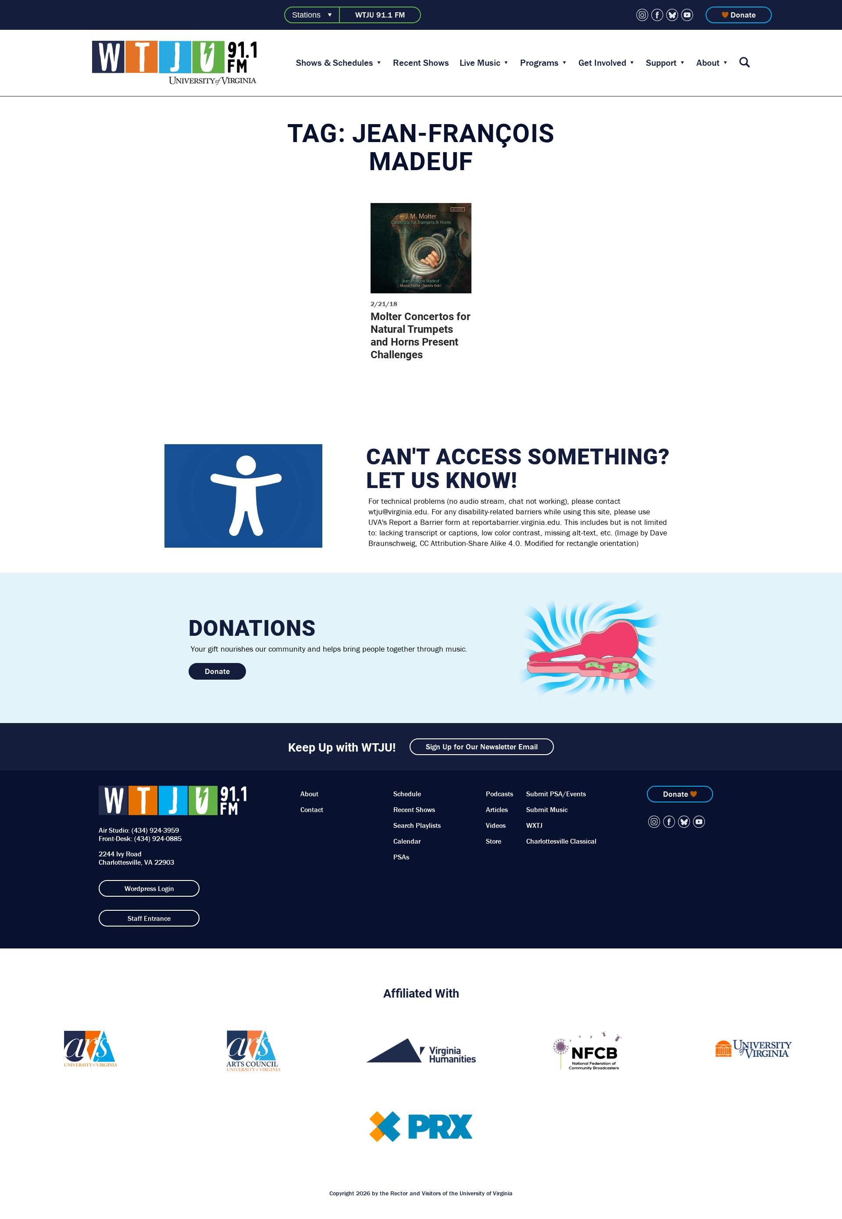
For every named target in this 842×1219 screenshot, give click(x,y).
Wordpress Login (149, 888)
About (708, 62)
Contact (311, 809)
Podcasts (499, 793)
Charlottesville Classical (561, 841)
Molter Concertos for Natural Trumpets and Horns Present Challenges (421, 335)
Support (661, 62)
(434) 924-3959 (155, 830)
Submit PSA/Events (556, 793)
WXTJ (534, 825)
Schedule (407, 793)
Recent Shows (421, 62)
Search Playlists (417, 825)
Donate (743, 15)
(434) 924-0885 (158, 838)
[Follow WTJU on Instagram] (642, 15)
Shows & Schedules (334, 62)
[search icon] (744, 63)
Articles (497, 809)
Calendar (407, 841)
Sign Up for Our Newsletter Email (482, 746)
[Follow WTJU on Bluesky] (672, 15)
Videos (496, 825)
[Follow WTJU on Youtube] (687, 15)
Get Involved (602, 62)
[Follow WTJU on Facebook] (657, 15)
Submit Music (546, 809)
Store (493, 841)
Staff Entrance (149, 918)
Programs (539, 62)
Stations (306, 15)
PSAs (401, 856)
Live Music (480, 62)
